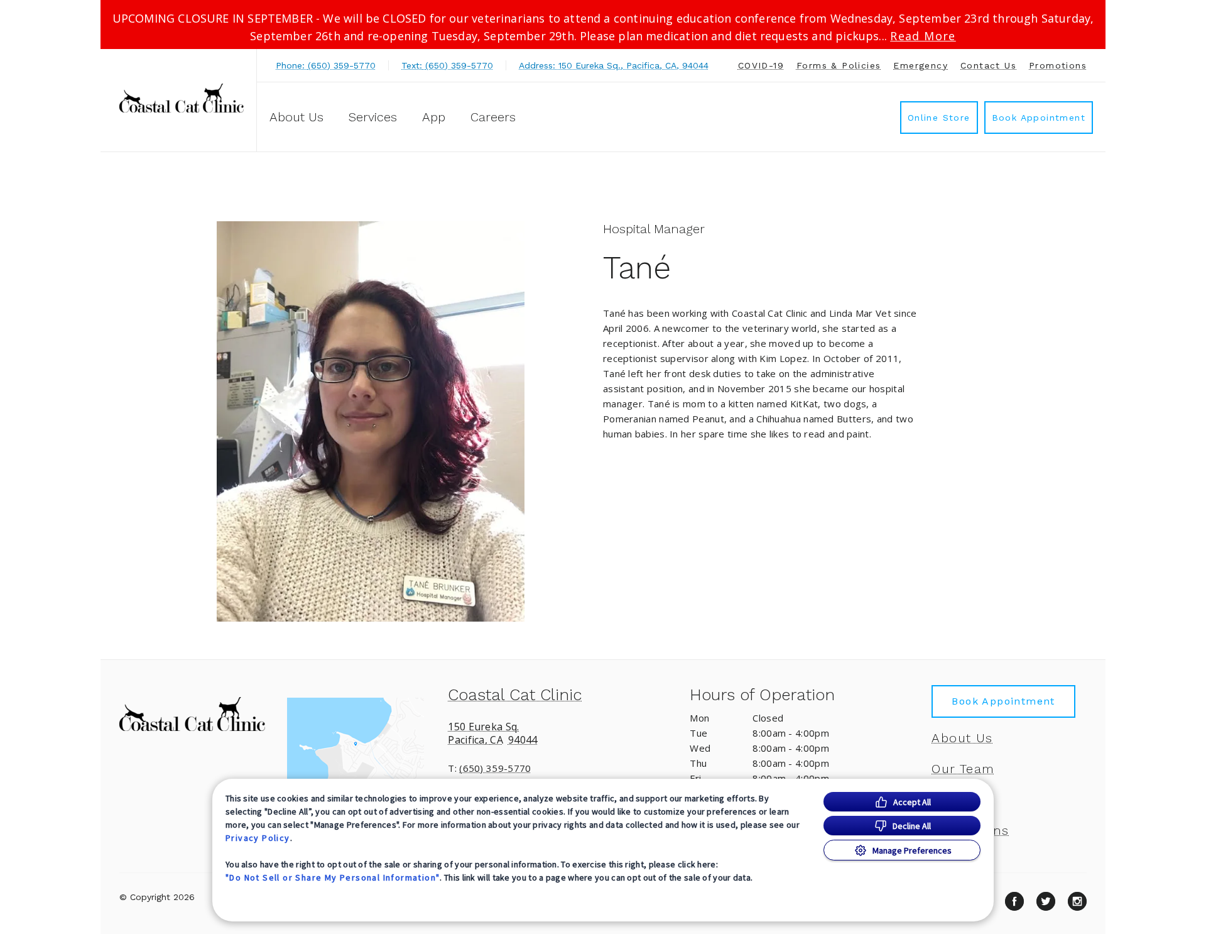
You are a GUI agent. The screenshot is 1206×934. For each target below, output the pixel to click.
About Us (296, 116)
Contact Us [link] (988, 65)
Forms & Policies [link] (838, 65)
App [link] (433, 116)
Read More (923, 35)
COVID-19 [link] (761, 65)
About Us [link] (962, 738)
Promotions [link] (1058, 65)
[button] (361, 745)
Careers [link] (493, 116)
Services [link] (373, 116)
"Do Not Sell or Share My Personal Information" (332, 877)
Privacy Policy (257, 837)
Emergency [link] (920, 65)
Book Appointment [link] (1038, 118)
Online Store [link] (939, 118)
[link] (181, 98)
